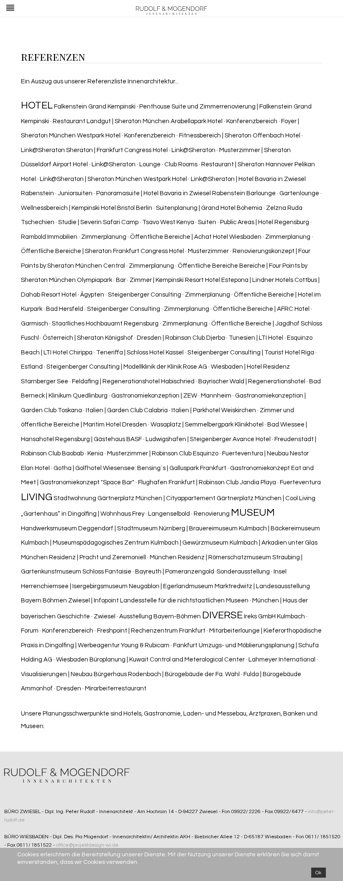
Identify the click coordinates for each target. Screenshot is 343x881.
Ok (318, 873)
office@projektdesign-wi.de (87, 845)
